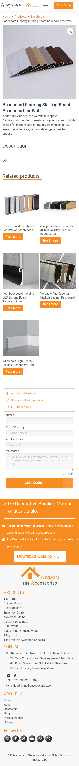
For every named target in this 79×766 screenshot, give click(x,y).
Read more (13, 236)
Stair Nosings (12, 608)
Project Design (13, 718)
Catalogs (9, 722)
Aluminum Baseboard (24, 393)
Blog (7, 713)
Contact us (10, 709)
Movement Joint (14, 617)
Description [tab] (15, 146)
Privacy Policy (39, 759)
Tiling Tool (10, 635)
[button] (70, 31)
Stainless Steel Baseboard (28, 400)
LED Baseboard (21, 407)
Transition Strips (14, 612)
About (7, 704)
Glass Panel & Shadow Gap (21, 630)
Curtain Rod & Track (16, 621)
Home (8, 700)
